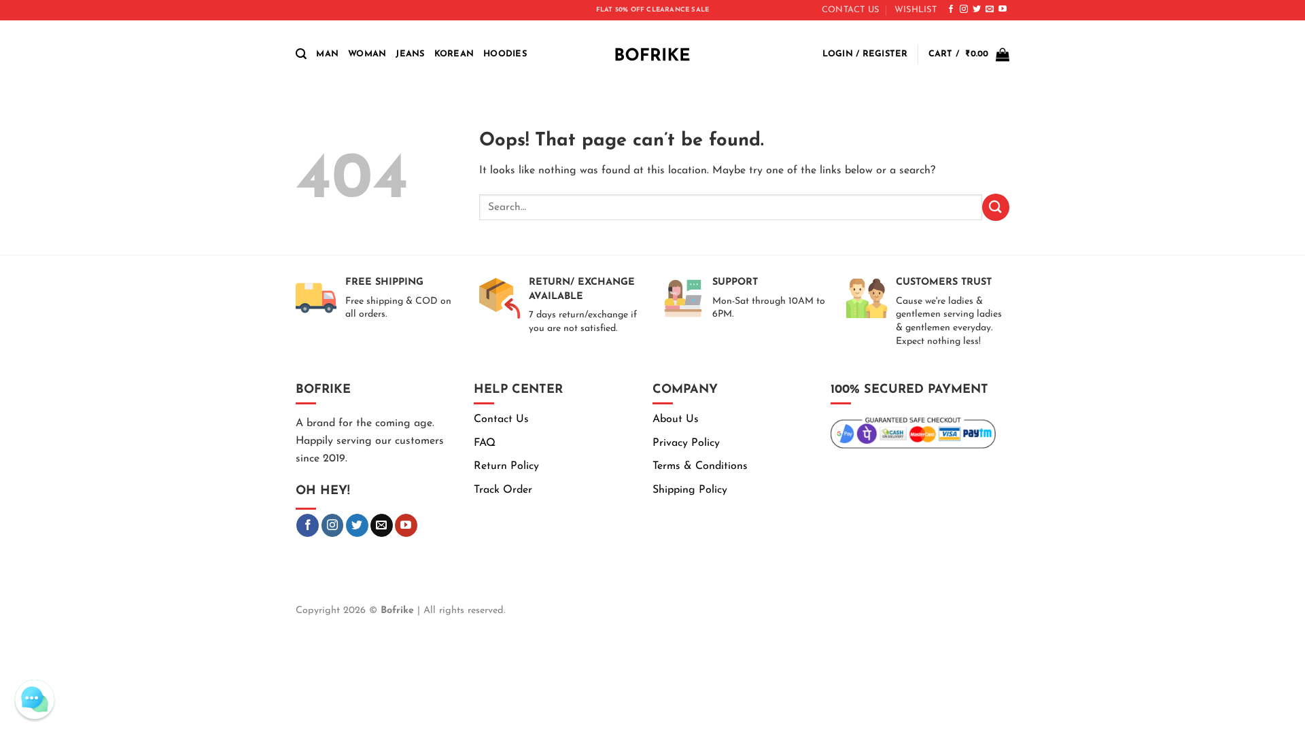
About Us (675, 419)
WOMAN (367, 54)
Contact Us (501, 419)
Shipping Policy (689, 490)
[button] (301, 54)
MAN (327, 54)
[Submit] (995, 207)
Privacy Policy (686, 443)
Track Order (503, 490)
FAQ (484, 443)
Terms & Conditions (700, 466)
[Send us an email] (990, 9)
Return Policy (506, 466)
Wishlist (915, 9)
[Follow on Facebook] (951, 9)
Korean (454, 54)
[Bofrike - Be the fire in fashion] (652, 54)
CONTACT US (851, 9)
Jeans (410, 54)
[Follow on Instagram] (964, 9)
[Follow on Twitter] (977, 9)
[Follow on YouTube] (1002, 9)
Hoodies (505, 54)
